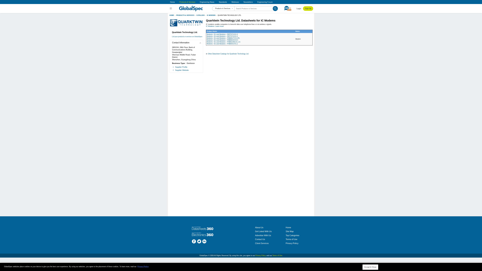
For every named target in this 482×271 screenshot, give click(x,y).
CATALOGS (200, 15)
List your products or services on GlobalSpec (187, 37)
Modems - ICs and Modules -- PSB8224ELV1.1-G (223, 42)
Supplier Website (182, 70)
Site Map (290, 231)
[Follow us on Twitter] (199, 241)
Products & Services (187, 2)
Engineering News (207, 2)
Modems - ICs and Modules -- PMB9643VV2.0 (222, 40)
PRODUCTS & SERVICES (185, 15)
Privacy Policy (292, 243)
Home (172, 2)
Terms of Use (291, 239)
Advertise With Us (263, 235)
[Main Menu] (171, 8)
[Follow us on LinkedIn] (204, 241)
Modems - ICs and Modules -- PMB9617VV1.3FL (223, 38)
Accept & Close (370, 267)
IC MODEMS (211, 15)
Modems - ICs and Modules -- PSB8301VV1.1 (222, 44)
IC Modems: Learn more (215, 26)
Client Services (262, 243)
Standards (223, 2)
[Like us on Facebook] (194, 241)
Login (299, 9)
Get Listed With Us (263, 231)
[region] (241, 267)
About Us (259, 227)
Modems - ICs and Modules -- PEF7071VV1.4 (222, 36)
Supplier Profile (181, 67)
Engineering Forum (265, 2)
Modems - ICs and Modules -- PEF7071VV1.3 (222, 34)
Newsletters (248, 2)
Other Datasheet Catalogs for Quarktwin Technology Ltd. (228, 54)
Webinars (235, 2)
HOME (171, 15)
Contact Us (260, 239)
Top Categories (292, 235)
